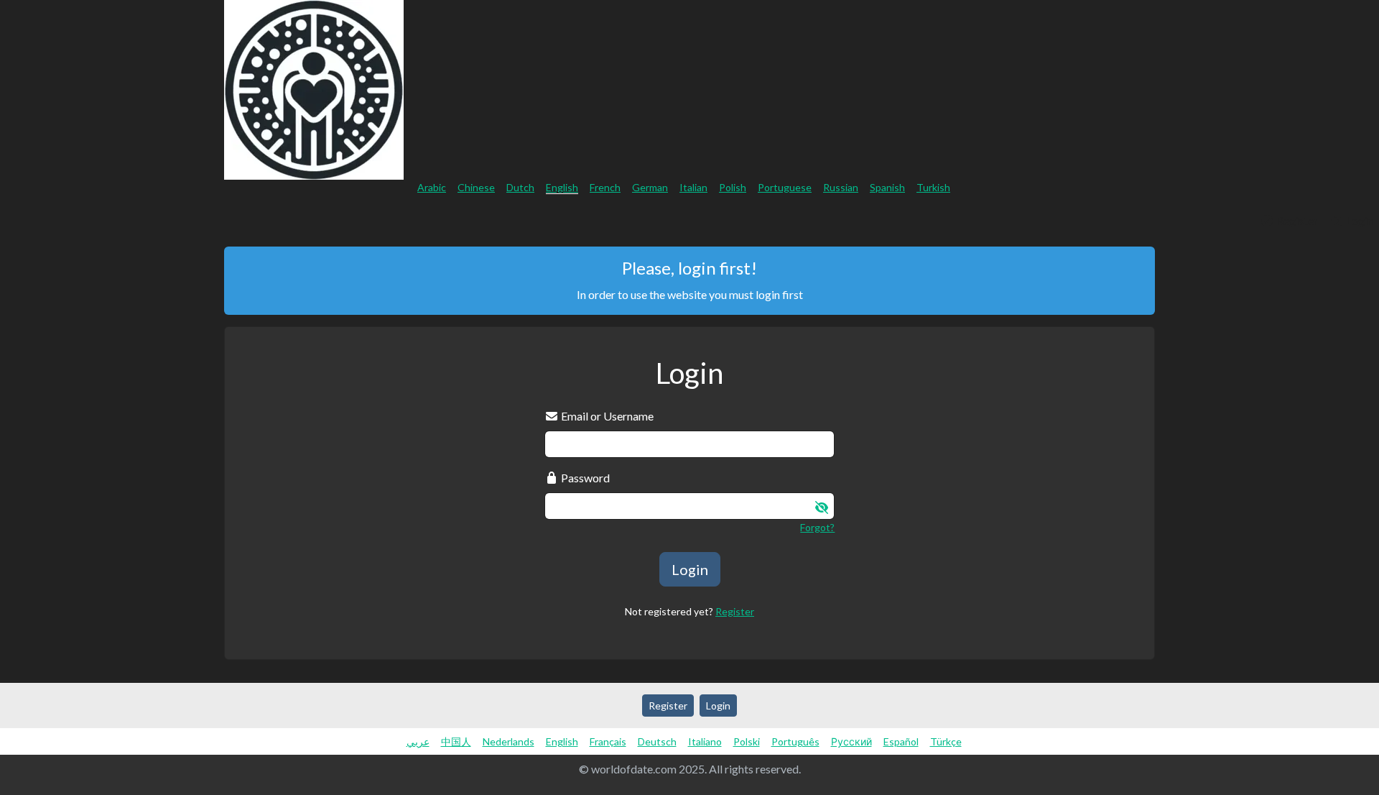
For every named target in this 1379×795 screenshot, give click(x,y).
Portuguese (785, 187)
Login (1358, 220)
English (562, 187)
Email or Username (606, 416)
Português (795, 741)
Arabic (431, 187)
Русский (851, 741)
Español (901, 741)
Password (584, 477)
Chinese (476, 187)
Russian (840, 187)
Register (1296, 220)
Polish (732, 187)
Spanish (887, 187)
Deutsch (657, 741)
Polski (746, 741)
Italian (693, 187)
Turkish (933, 187)
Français (608, 741)
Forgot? (817, 527)
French (605, 187)
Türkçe (946, 741)
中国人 (456, 741)
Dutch (520, 187)
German (650, 187)
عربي (418, 741)
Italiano (705, 741)
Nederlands (508, 741)
